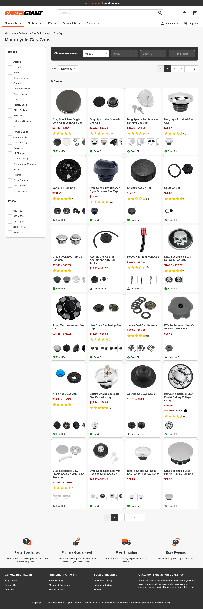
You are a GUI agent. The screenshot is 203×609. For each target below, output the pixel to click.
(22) (111, 133)
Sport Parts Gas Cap (139, 188)
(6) (147, 133)
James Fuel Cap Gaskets (142, 325)
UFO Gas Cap (172, 188)
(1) (184, 133)
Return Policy (56, 589)
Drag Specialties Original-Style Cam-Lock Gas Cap (67, 121)
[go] (160, 12)
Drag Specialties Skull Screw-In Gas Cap (177, 258)
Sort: (53, 68)
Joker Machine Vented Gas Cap (68, 327)
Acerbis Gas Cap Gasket (141, 394)
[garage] (184, 12)
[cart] (194, 12)
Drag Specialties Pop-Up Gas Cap (67, 258)
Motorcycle (10, 33)
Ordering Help (56, 580)
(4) (184, 416)
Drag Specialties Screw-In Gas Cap (105, 121)
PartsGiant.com (146, 580)
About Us (9, 589)
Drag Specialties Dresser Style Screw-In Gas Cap (105, 190)
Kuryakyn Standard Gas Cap (178, 121)
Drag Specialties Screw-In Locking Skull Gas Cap (105, 473)
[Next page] (194, 68)
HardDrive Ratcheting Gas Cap (105, 327)
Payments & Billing (103, 580)
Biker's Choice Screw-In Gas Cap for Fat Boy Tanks (143, 473)
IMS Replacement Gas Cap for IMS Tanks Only (180, 327)
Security (98, 589)
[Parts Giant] (24, 13)
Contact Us (10, 585)
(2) (184, 198)
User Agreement (143, 602)
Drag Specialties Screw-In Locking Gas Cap (142, 121)
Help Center (11, 580)
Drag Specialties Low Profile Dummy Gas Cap (178, 473)
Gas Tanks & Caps (41, 33)
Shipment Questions (59, 585)
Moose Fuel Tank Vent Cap (143, 256)
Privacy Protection (103, 585)
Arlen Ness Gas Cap (64, 394)
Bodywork (24, 33)
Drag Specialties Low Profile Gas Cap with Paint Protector (68, 474)
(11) (111, 202)
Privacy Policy (163, 602)
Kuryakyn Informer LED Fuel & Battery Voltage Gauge (178, 397)
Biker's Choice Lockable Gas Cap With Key (104, 396)
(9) (73, 198)
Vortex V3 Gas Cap (63, 188)
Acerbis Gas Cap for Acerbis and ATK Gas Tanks (102, 260)
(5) (73, 133)
